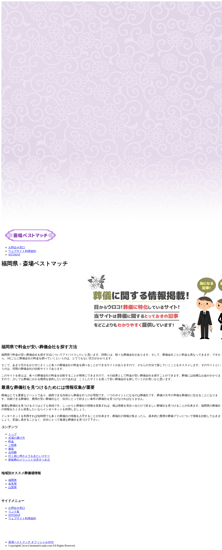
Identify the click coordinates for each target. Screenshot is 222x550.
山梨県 (12, 487)
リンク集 (13, 511)
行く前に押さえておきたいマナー (29, 456)
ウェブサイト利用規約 (22, 251)
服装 (11, 448)
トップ (12, 434)
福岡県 (12, 480)
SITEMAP (14, 254)
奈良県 (12, 483)
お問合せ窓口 (16, 247)
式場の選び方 (16, 437)
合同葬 (12, 452)
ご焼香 (12, 445)
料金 (11, 441)
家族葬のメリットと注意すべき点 (29, 459)
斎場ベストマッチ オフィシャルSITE (31, 542)
